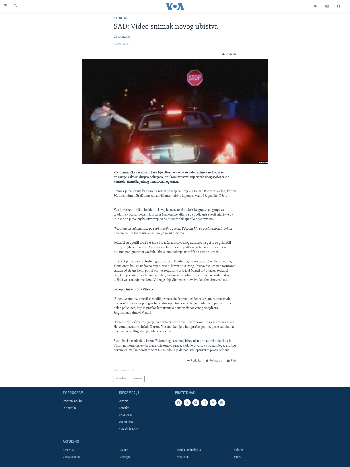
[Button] (229, 54)
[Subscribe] (221, 402)
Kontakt (124, 408)
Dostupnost (126, 422)
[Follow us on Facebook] (178, 402)
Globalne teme (71, 457)
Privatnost (125, 415)
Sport (237, 457)
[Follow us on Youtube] (195, 402)
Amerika (68, 450)
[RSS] (213, 402)
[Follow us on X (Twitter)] (187, 402)
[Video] (315, 6)
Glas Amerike (122, 36)
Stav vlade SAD (128, 429)
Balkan (124, 450)
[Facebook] (338, 6)
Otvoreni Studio (72, 401)
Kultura (238, 450)
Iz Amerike (70, 408)
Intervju (125, 457)
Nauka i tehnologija (189, 450)
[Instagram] (327, 6)
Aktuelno (121, 18)
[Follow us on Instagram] (204, 402)
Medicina (183, 457)
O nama (123, 401)
